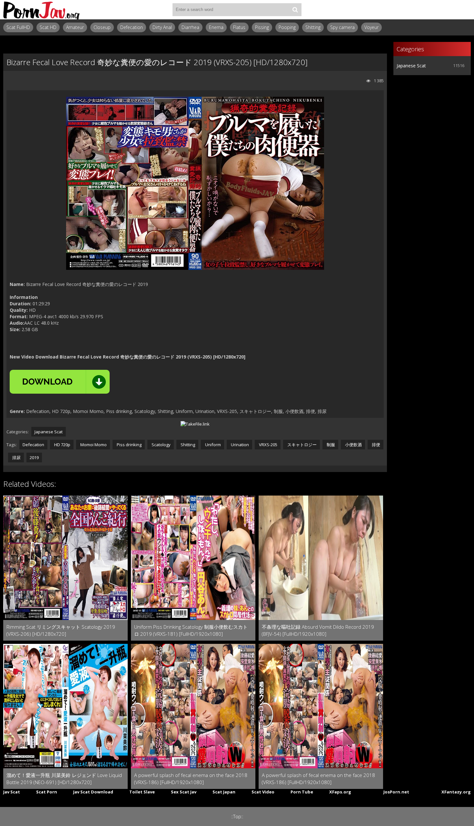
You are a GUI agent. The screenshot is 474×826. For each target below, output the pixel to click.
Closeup (102, 27)
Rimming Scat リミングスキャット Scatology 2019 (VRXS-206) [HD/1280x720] (60, 630)
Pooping (287, 27)
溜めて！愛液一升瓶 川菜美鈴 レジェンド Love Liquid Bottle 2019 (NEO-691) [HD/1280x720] (64, 778)
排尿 (16, 457)
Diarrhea (190, 27)
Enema (216, 27)
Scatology (161, 444)
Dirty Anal (162, 27)
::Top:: (237, 816)
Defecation (131, 27)
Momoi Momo (93, 444)
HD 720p (61, 444)
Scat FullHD (18, 27)
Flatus (239, 27)
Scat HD (48, 27)
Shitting (313, 27)
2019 (34, 457)
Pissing (262, 27)
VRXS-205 (267, 444)
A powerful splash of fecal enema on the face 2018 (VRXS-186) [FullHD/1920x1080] (190, 778)
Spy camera (342, 27)
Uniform (212, 444)
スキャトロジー (301, 444)
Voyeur (371, 27)
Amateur (75, 27)
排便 (375, 444)
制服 (330, 444)
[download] (60, 382)
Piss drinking (129, 444)
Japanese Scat (49, 432)
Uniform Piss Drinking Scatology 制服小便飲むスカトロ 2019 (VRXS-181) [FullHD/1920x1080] (191, 630)
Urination (239, 444)
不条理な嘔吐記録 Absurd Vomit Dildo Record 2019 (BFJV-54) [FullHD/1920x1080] (318, 630)
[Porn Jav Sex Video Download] (42, 9)
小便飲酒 (353, 444)
